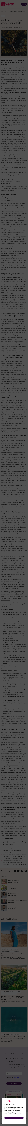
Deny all (8, 1121)
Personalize (19, 1121)
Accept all (14, 1118)
